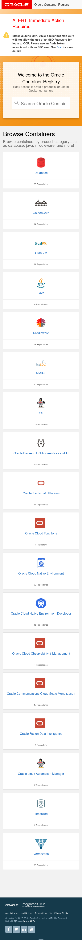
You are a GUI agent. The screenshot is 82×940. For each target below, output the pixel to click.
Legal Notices (26, 913)
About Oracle (11, 913)
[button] (76, 4)
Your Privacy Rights (59, 913)
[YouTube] (31, 927)
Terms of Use (41, 913)
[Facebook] (8, 927)
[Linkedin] (24, 927)
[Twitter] (16, 927)
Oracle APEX (29, 921)
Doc (59, 47)
